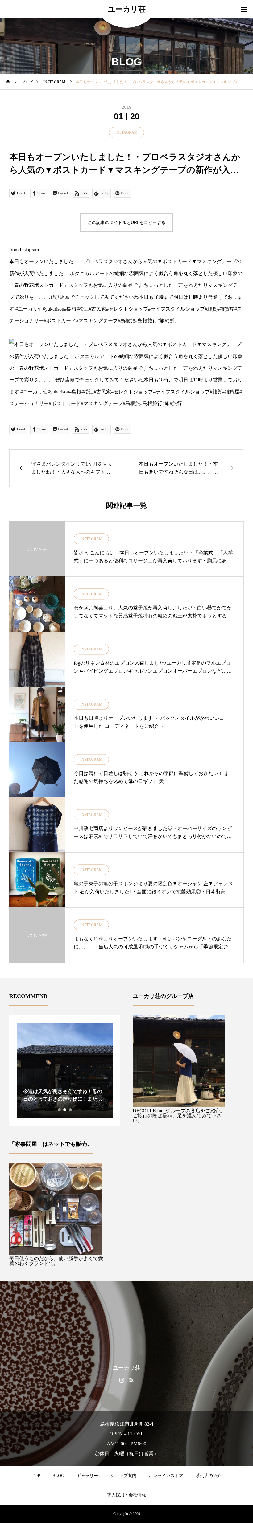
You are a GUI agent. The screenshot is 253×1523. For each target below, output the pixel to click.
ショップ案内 (123, 1475)
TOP (36, 1475)
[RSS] (131, 1380)
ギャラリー (87, 1475)
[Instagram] (121, 1380)
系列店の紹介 (209, 1475)
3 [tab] (71, 1109)
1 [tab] (59, 1109)
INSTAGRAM (126, 132)
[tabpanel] (65, 1070)
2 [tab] (65, 1109)
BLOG (58, 1475)
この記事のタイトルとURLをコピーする (126, 222)
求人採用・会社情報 (126, 1494)
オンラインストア (166, 1475)
